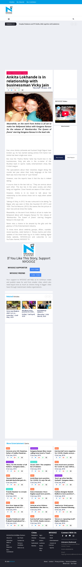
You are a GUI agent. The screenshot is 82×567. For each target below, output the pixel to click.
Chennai (34, 538)
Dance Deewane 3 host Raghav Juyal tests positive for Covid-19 (40, 493)
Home (9, 73)
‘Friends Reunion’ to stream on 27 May (16, 493)
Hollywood (9, 489)
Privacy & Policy (59, 561)
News (8, 448)
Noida (41, 546)
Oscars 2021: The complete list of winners (40, 466)
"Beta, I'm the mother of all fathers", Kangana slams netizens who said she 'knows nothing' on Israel (16, 466)
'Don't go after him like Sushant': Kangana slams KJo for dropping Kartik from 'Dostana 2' (64, 479)
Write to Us (21, 548)
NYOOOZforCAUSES (12, 535)
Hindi (51, 538)
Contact (51, 561)
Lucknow (42, 543)
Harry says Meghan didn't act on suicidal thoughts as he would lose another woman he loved (13, 312)
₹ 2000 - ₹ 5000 (35, 275)
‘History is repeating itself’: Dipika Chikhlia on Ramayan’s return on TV (65, 520)
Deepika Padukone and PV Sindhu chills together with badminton (39, 24)
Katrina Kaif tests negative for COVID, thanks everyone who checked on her (41, 520)
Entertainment (17, 73)
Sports (52, 548)
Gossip (25, 73)
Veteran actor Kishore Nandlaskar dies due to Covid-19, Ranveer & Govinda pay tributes (39, 506)
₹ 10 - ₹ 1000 (34, 269)
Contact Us (21, 540)
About (46, 561)
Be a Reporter (20, 2)
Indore (41, 540)
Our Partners (21, 535)
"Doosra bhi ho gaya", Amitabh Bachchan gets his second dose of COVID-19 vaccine (16, 479)
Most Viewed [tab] (59, 157)
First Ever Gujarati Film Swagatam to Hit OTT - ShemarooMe (15, 506)
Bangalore (35, 535)
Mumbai (34, 546)
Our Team (20, 538)
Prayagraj (42, 538)
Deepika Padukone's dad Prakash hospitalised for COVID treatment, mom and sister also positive (16, 520)
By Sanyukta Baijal (13, 88)
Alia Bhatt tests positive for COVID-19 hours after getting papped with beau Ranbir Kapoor (28, 311)
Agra (40, 535)
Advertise (11, 2)
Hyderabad (35, 543)
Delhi (33, 540)
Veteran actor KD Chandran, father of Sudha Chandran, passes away (16, 452)
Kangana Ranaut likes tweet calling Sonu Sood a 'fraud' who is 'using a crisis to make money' (40, 452)
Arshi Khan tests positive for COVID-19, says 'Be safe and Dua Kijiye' (40, 479)
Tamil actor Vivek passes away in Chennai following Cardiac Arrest (64, 506)
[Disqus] (28, 354)
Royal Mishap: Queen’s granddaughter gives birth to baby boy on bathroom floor (43, 311)
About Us (9, 538)
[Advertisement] (41, 34)
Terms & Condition (71, 561)
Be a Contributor (31, 2)
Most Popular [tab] (71, 157)
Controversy (9, 462)
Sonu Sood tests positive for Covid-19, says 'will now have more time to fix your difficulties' (65, 466)
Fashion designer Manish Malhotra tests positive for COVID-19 (65, 493)
